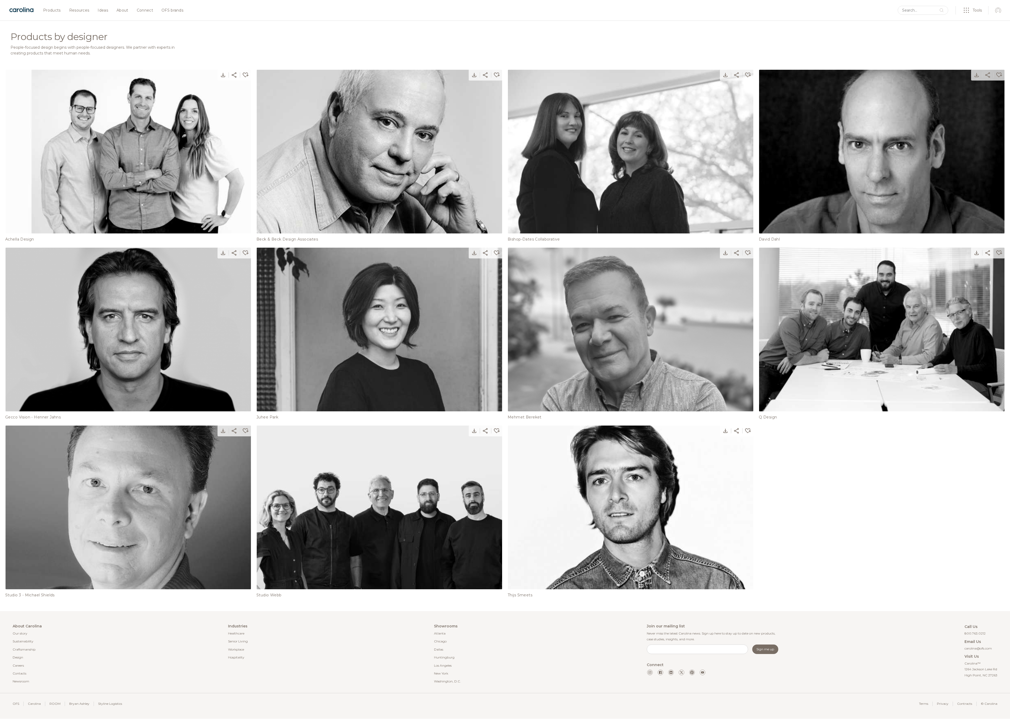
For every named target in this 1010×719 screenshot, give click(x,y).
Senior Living (238, 641)
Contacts (19, 673)
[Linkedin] (671, 672)
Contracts (964, 704)
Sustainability (23, 641)
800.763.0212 (975, 633)
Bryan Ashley (79, 704)
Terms (923, 704)
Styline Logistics (110, 704)
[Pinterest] (692, 672)
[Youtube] (702, 672)
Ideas (103, 10)
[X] (681, 672)
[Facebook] (660, 672)
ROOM (54, 704)
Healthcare (236, 633)
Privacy (942, 704)
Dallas (438, 649)
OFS (16, 704)
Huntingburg (444, 657)
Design (18, 657)
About (122, 10)
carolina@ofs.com (978, 648)
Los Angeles (443, 665)
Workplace (236, 649)
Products (52, 10)
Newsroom (21, 681)
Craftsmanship (24, 649)
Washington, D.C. (447, 681)
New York (441, 673)
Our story (20, 633)
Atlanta (440, 633)
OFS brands (172, 10)
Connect (145, 10)
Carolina (34, 704)
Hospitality (236, 657)
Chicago (440, 641)
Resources (79, 10)
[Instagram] (650, 672)
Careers (18, 665)
